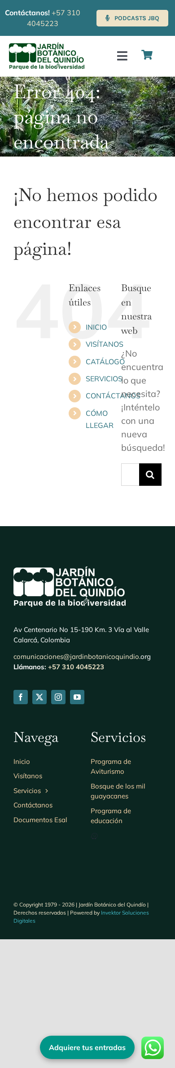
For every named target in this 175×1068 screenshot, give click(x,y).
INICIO (96, 327)
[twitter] (39, 697)
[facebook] (20, 697)
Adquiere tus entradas (87, 1047)
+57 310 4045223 (76, 667)
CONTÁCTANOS (113, 395)
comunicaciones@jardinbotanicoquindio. (76, 656)
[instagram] (58, 697)
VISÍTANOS (104, 344)
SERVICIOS (104, 378)
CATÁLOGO (105, 361)
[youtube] (77, 697)
